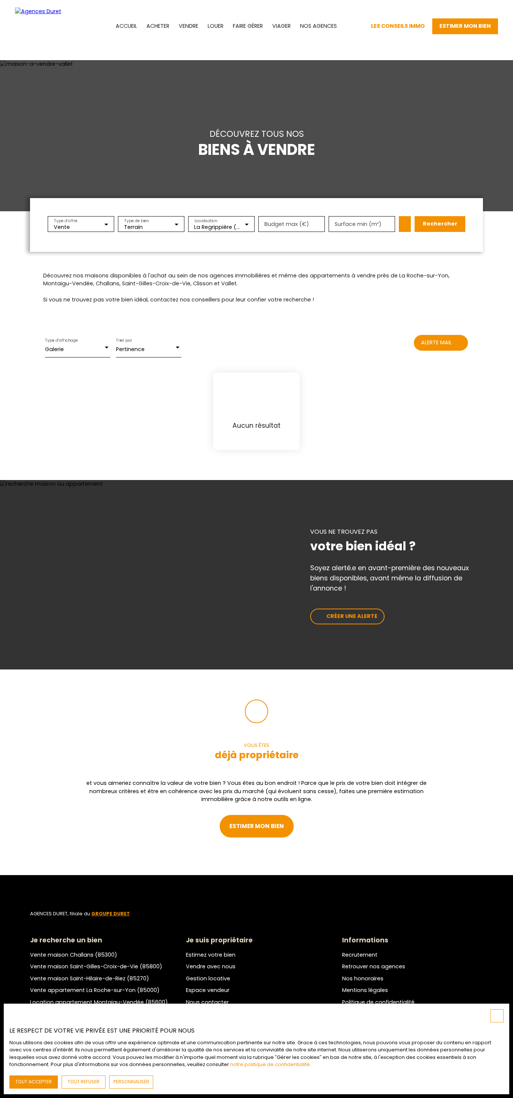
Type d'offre (65, 220)
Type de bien (136, 220)
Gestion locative (208, 978)
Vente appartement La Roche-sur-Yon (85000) (95, 990)
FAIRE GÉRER (248, 26)
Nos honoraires (362, 978)
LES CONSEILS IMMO (398, 26)
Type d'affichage (61, 340)
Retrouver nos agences (373, 966)
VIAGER (281, 26)
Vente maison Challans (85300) (73, 955)
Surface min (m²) (358, 224)
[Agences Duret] (49, 26)
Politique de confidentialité (378, 1002)
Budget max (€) (286, 224)
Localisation (206, 220)
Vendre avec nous (210, 966)
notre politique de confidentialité (270, 1064)
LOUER (215, 26)
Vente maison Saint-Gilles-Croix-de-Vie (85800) (96, 966)
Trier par (124, 340)
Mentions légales (365, 990)
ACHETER (157, 26)
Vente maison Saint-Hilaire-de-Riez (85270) (89, 978)
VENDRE (188, 26)
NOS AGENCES (318, 26)
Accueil (126, 26)
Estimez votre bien (210, 955)
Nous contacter (207, 1002)
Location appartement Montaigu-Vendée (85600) (99, 1002)
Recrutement (359, 955)
